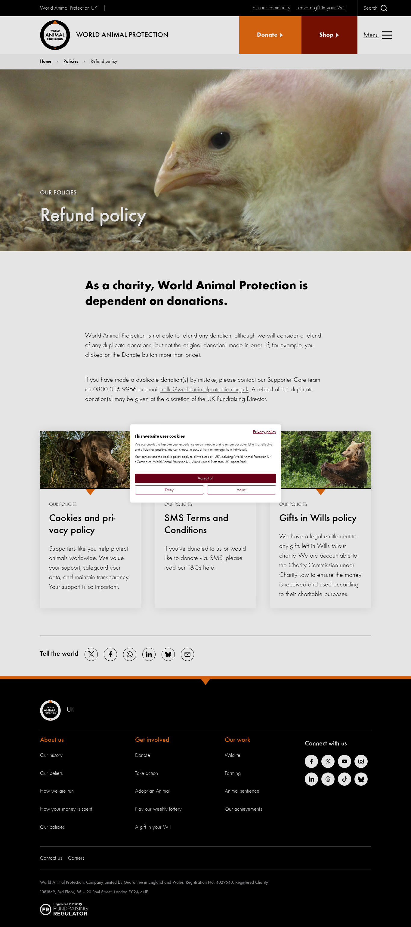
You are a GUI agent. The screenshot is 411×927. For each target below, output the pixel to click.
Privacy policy (264, 432)
